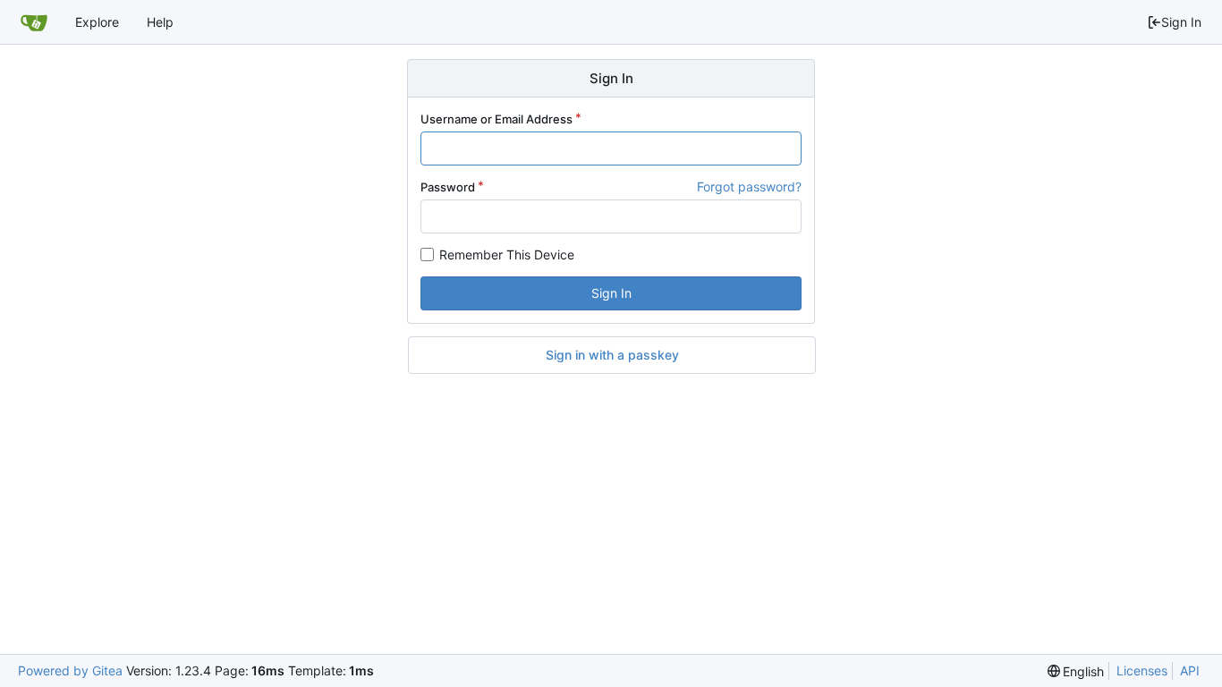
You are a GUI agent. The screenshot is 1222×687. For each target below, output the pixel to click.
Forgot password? (749, 186)
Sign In (1181, 22)
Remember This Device (506, 254)
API (1190, 670)
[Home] (34, 22)
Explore (97, 22)
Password (447, 187)
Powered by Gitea (70, 670)
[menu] (1076, 671)
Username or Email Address (496, 119)
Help (160, 22)
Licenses (1141, 670)
